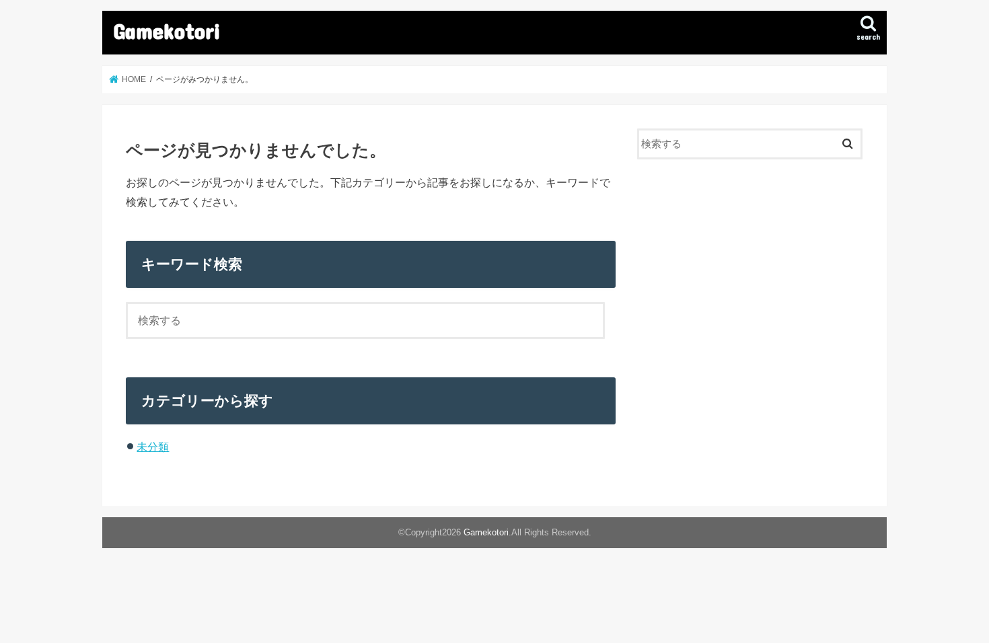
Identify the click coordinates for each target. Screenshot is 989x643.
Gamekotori (167, 30)
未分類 (153, 447)
